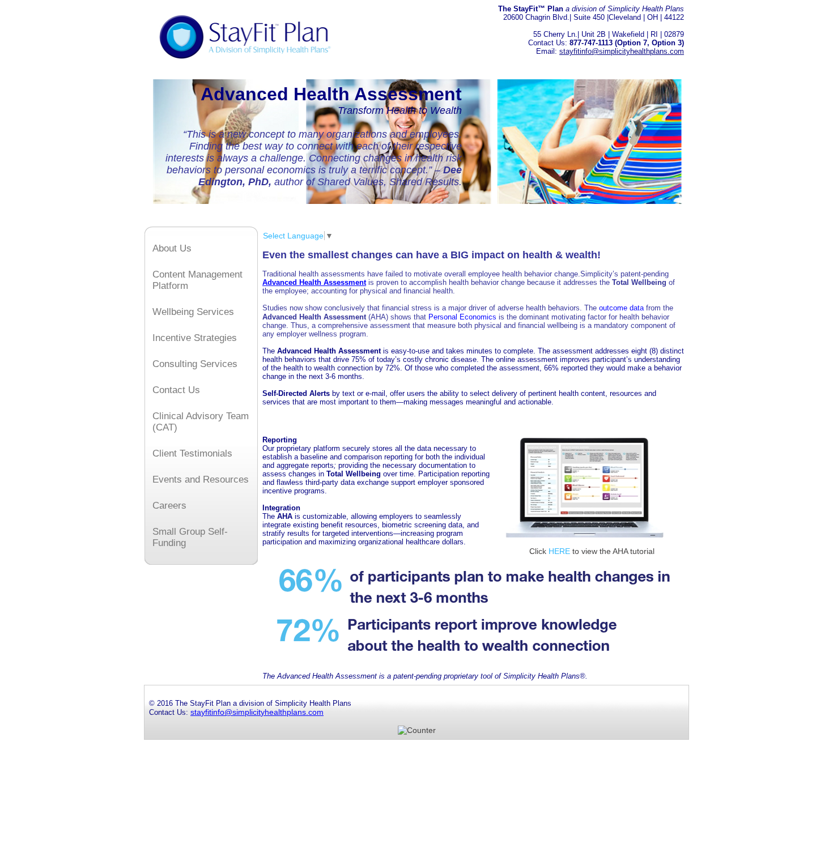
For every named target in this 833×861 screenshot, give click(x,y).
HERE (559, 551)
